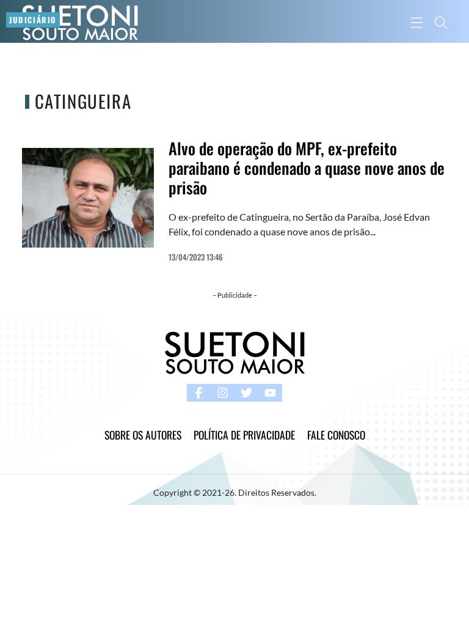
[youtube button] (270, 393)
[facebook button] (199, 393)
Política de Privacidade (244, 435)
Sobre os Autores (142, 435)
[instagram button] (222, 393)
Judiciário (33, 20)
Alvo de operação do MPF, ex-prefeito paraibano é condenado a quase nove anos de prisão (307, 167)
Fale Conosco (336, 435)
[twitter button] (246, 393)
